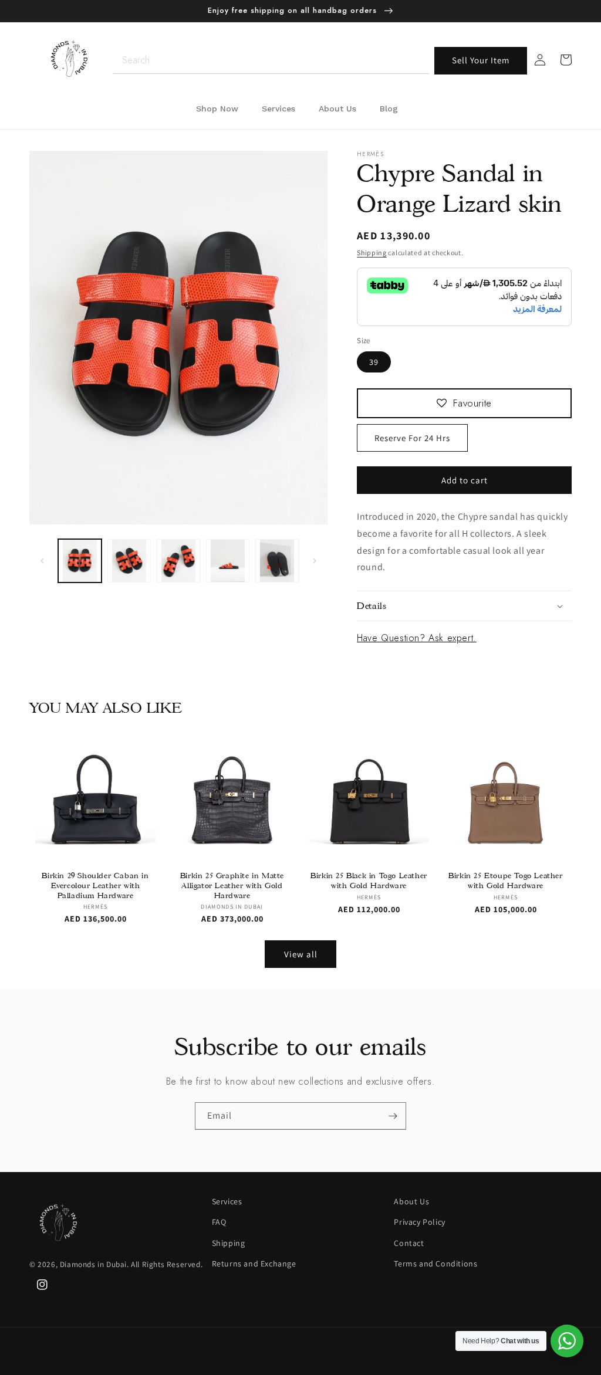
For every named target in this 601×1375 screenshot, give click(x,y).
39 (374, 362)
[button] (464, 606)
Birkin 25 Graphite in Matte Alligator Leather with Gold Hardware (232, 885)
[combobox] (271, 61)
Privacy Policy (419, 1222)
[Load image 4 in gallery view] (227, 560)
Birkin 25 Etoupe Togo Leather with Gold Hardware (505, 880)
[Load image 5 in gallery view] (277, 560)
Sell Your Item (480, 60)
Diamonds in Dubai (93, 1264)
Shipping (372, 252)
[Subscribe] (393, 1116)
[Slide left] (42, 561)
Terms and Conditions (435, 1263)
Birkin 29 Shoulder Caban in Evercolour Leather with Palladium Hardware (95, 885)
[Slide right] (314, 561)
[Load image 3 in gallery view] (178, 560)
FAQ (219, 1222)
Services (227, 1201)
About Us (411, 1201)
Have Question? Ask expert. (417, 638)
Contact (409, 1243)
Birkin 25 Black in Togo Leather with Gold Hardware (368, 880)
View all (301, 954)
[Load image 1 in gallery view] (80, 560)
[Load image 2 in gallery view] (129, 560)
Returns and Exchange (254, 1263)
